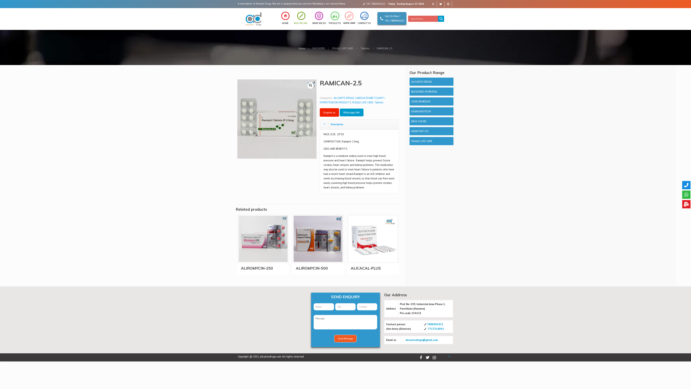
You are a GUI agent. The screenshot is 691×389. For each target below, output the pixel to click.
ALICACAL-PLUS (366, 268)
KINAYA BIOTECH (421, 111)
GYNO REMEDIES (421, 101)
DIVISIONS (319, 48)
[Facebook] (433, 4)
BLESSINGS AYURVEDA (424, 91)
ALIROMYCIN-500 (312, 268)
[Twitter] (440, 4)
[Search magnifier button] (441, 19)
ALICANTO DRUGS (344, 98)
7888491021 (435, 324)
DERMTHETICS (419, 131)
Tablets (365, 48)
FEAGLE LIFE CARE (342, 48)
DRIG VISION (418, 121)
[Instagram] (448, 4)
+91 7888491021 (375, 3)
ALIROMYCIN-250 (257, 268)
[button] (310, 85)
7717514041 (436, 328)
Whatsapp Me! (351, 112)
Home (302, 48)
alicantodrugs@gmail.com (421, 340)
